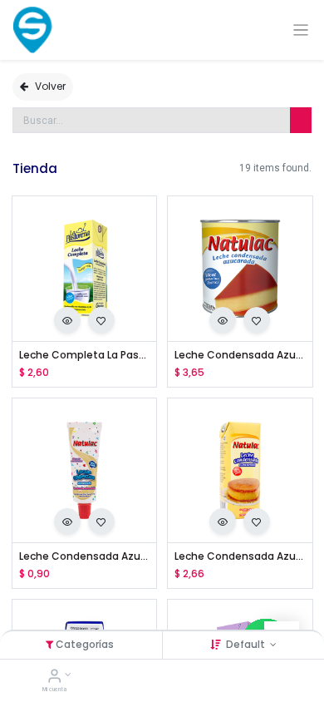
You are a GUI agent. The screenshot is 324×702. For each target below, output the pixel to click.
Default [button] (247, 644)
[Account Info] (54, 678)
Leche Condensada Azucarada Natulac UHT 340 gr (240, 556)
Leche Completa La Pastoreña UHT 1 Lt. (84, 355)
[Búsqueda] (301, 120)
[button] (67, 320)
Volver (50, 86)
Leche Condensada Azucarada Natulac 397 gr (240, 355)
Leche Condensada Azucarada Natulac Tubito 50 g (84, 556)
